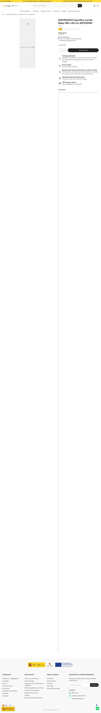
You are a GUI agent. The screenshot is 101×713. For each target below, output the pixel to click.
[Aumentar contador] (65, 50)
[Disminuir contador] (59, 50)
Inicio (3, 14)
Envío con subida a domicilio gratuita (70, 39)
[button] (57, 5)
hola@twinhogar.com (78, 698)
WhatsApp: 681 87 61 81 (78, 696)
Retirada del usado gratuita (68, 40)
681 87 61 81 (75, 693)
